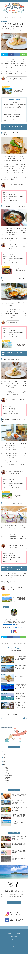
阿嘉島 (6, 768)
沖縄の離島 (6, 764)
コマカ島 (7, 773)
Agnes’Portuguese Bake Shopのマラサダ (14, 114)
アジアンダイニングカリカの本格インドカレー (15, 107)
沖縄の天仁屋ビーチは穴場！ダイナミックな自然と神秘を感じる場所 (20, 667)
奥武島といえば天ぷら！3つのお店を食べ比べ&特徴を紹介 (21, 676)
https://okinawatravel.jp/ (15, 627)
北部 (4, 754)
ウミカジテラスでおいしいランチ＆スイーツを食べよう (15, 120)
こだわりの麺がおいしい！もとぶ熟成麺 (13, 106)
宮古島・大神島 (8, 775)
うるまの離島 (8, 777)
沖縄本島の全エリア (8, 751)
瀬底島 (6, 778)
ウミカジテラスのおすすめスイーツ (12, 111)
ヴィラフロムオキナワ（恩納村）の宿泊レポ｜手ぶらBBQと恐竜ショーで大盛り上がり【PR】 (20, 705)
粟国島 (6, 767)
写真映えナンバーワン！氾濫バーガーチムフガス (15, 104)
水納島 (6, 782)
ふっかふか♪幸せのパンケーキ (11, 112)
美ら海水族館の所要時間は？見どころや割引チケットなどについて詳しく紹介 (20, 686)
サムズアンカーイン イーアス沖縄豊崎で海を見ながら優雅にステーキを (20, 658)
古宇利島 (7, 780)
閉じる (17, 99)
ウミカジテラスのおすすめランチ (12, 102)
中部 (4, 757)
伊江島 (6, 770)
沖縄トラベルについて (14, 939)
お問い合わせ (14, 936)
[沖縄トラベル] (13, 12)
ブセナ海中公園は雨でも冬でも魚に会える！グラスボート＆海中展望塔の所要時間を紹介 (20, 696)
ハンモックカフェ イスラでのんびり (13, 116)
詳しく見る (14, 902)
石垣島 (6, 772)
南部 (4, 761)
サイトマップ (14, 946)
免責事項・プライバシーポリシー (14, 933)
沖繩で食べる (4, 21)
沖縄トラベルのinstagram (9, 624)
